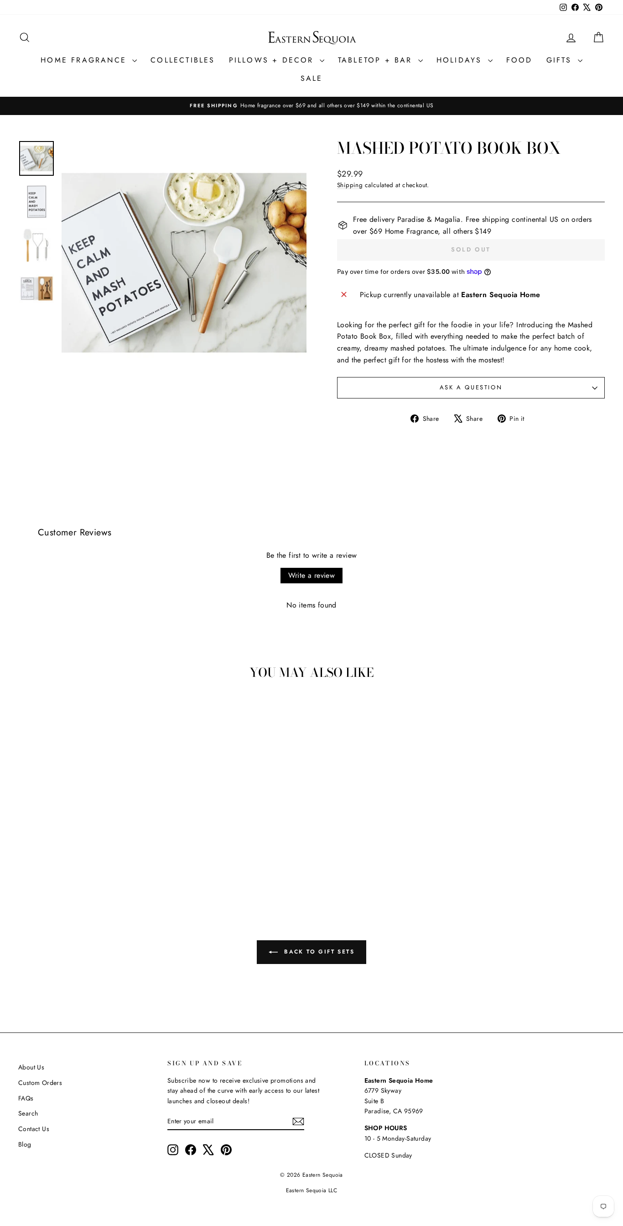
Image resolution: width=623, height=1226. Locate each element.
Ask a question (471, 387)
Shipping (350, 184)
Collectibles (183, 60)
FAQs (26, 1098)
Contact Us (33, 1128)
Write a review (311, 575)
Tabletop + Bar (377, 60)
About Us (31, 1067)
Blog (24, 1144)
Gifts (561, 60)
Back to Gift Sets (317, 952)
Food (519, 60)
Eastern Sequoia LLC (311, 1190)
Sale (312, 78)
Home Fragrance (85, 60)
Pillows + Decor (273, 60)
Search (28, 1113)
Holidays (461, 60)
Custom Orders (40, 1082)
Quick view (88, 831)
